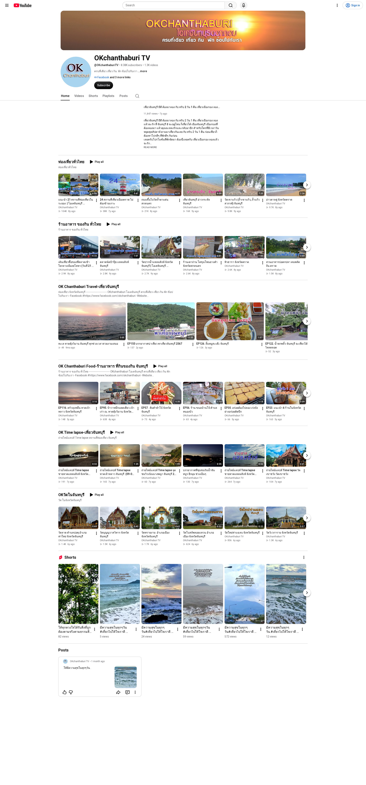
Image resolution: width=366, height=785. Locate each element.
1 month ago (98, 661)
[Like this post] (65, 692)
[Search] (231, 5)
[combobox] (175, 5)
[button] (150, 147)
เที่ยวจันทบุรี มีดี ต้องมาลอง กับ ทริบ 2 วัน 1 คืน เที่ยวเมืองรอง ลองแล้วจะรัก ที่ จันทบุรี (182, 107)
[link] (100, 677)
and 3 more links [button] (120, 77)
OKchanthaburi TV (67, 207)
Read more (150, 147)
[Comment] (127, 692)
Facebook (103, 77)
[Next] (307, 185)
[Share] (118, 692)
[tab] (65, 96)
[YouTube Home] (22, 5)
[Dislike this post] (71, 692)
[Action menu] (135, 692)
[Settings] (337, 5)
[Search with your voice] (243, 5)
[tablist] (183, 96)
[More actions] (96, 200)
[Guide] (7, 5)
